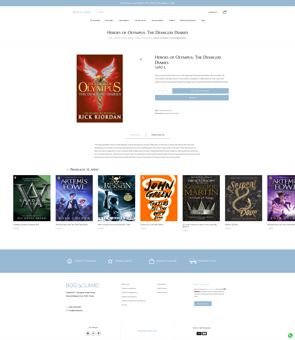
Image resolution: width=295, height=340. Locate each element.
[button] (141, 59)
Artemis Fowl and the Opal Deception (72, 224)
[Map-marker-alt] (99, 333)
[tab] (135, 135)
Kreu (111, 38)
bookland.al (211, 289)
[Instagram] (93, 333)
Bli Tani (192, 98)
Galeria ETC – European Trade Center (80, 292)
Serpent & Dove (231, 224)
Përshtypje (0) (158, 134)
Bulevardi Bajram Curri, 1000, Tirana (80, 296)
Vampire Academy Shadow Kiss (26, 224)
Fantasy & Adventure (144, 38)
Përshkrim (135, 134)
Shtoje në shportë (201, 91)
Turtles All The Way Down (151, 224)
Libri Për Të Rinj (120, 38)
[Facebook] (88, 333)
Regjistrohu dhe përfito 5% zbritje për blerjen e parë (147, 3)
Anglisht (131, 38)
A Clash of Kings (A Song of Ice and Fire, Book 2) (200, 225)
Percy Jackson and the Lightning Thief (114, 224)
